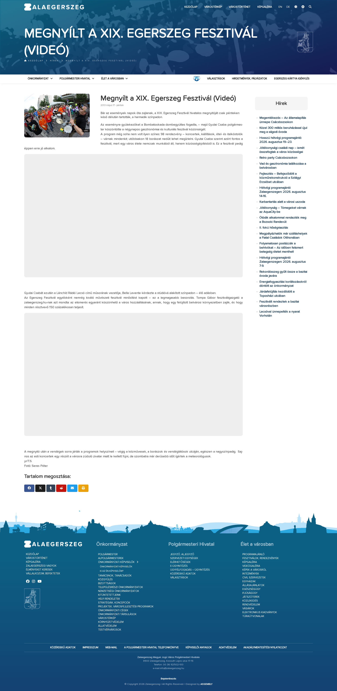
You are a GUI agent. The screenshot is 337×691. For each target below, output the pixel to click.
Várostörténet (239, 7)
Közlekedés (250, 600)
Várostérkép (213, 7)
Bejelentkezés (168, 678)
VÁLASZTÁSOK (216, 78)
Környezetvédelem (111, 622)
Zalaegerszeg (54, 7)
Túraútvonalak (253, 616)
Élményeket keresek (39, 569)
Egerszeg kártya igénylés (291, 78)
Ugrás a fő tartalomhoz (304, 1)
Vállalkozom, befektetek (43, 573)
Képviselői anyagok (199, 647)
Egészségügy (251, 589)
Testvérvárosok (109, 629)
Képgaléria (264, 7)
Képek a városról (254, 570)
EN (280, 7)
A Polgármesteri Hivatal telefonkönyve (151, 647)
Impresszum (90, 647)
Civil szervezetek (254, 577)
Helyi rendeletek (109, 599)
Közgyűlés (105, 579)
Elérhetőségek (180, 562)
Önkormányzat (38, 78)
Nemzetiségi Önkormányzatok (118, 591)
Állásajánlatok (253, 585)
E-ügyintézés (179, 566)
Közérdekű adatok (183, 573)
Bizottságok (107, 583)
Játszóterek (251, 597)
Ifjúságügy (249, 593)
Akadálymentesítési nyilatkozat (265, 647)
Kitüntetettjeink (109, 595)
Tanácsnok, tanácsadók (115, 575)
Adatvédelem (227, 647)
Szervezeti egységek (184, 558)
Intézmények (250, 573)
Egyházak (249, 581)
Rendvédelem (251, 604)
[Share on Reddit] (61, 488)
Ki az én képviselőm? (111, 571)
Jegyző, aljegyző (182, 554)
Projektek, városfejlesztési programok (126, 606)
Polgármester (108, 554)
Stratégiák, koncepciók (114, 602)
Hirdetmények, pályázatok (249, 78)
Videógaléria (251, 566)
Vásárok (248, 608)
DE (288, 7)
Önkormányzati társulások (117, 614)
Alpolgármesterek (111, 558)
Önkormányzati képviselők (116, 562)
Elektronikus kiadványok (259, 612)
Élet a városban (112, 78)
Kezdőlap (190, 7)
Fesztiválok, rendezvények (260, 558)
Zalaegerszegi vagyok (41, 566)
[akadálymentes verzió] (303, 7)
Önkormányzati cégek (113, 610)
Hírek (54, 61)
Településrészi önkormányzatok (120, 587)
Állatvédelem (107, 626)
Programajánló (253, 554)
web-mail (111, 647)
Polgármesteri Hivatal (75, 78)
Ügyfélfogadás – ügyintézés (190, 570)
